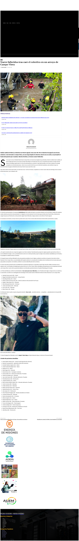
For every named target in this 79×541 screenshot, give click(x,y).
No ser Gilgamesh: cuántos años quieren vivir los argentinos (14, 122)
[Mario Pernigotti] (31, 142)
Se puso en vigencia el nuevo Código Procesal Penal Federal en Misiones (17, 127)
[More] (60, 70)
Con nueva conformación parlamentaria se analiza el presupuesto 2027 (17, 132)
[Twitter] (52, 70)
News (1, 59)
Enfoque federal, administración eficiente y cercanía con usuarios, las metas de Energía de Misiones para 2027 (25, 117)
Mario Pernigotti (3, 67)
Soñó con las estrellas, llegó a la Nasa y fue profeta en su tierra (13, 419)
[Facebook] (48, 70)
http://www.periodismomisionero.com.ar (31, 148)
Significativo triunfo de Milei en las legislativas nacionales (49, 419)
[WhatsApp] (56, 70)
